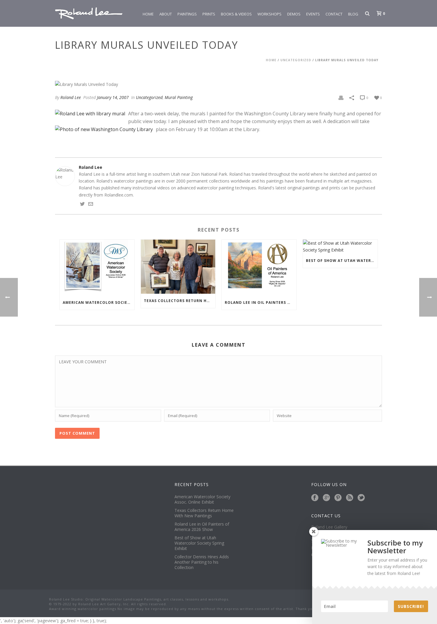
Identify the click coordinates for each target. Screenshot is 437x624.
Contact (334, 14)
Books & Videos (236, 14)
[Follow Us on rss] (349, 498)
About (165, 14)
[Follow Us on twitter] (361, 498)
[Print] (341, 97)
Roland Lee (70, 97)
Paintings (187, 14)
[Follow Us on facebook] (314, 498)
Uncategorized (295, 60)
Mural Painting (179, 97)
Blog (353, 14)
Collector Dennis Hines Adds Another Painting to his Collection (202, 562)
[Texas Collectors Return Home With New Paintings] (178, 266)
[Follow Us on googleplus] (326, 498)
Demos (294, 14)
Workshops (269, 14)
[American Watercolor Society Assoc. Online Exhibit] (97, 268)
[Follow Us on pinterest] (338, 498)
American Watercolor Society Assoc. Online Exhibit (98, 302)
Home (148, 14)
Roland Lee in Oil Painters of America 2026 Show (260, 302)
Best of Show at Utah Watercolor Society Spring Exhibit (342, 260)
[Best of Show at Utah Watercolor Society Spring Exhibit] (340, 246)
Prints (208, 14)
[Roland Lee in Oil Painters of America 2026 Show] (259, 268)
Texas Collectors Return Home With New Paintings (180, 300)
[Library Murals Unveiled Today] (218, 84)
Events (313, 14)
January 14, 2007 (113, 97)
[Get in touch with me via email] (90, 205)
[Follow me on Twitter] (82, 205)
